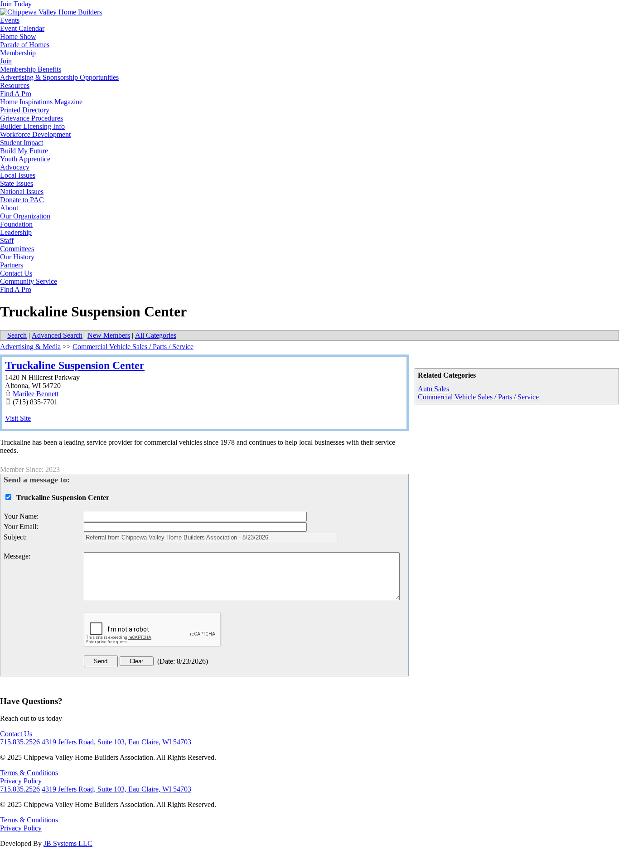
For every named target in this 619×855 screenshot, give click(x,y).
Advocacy (14, 167)
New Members (108, 335)
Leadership (16, 232)
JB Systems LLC (68, 843)
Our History (17, 257)
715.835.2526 (20, 742)
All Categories (155, 335)
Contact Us (16, 273)
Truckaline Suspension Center (75, 365)
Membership (18, 53)
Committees (17, 249)
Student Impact (21, 142)
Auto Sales (433, 389)
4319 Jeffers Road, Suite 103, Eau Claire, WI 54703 (116, 742)
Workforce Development (35, 134)
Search (17, 335)
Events (9, 20)
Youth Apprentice (25, 159)
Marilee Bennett (35, 394)
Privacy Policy (21, 781)
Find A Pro (15, 93)
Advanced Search (57, 335)
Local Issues (17, 175)
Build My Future (24, 151)
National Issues (22, 191)
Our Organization (25, 216)
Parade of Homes (24, 45)
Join (6, 61)
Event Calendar (22, 28)
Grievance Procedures (31, 118)
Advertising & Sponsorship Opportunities (59, 77)
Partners (11, 265)
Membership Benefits (30, 69)
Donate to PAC (22, 200)
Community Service (28, 281)
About (9, 208)
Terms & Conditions (29, 773)
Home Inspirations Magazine (41, 102)
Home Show (18, 36)
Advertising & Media (30, 346)
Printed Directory (24, 110)
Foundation (16, 224)
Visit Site (18, 418)
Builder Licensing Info (32, 126)
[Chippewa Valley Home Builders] (51, 12)
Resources (14, 85)
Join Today (16, 4)
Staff (7, 240)
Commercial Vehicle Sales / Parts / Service (478, 397)
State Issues (16, 183)
